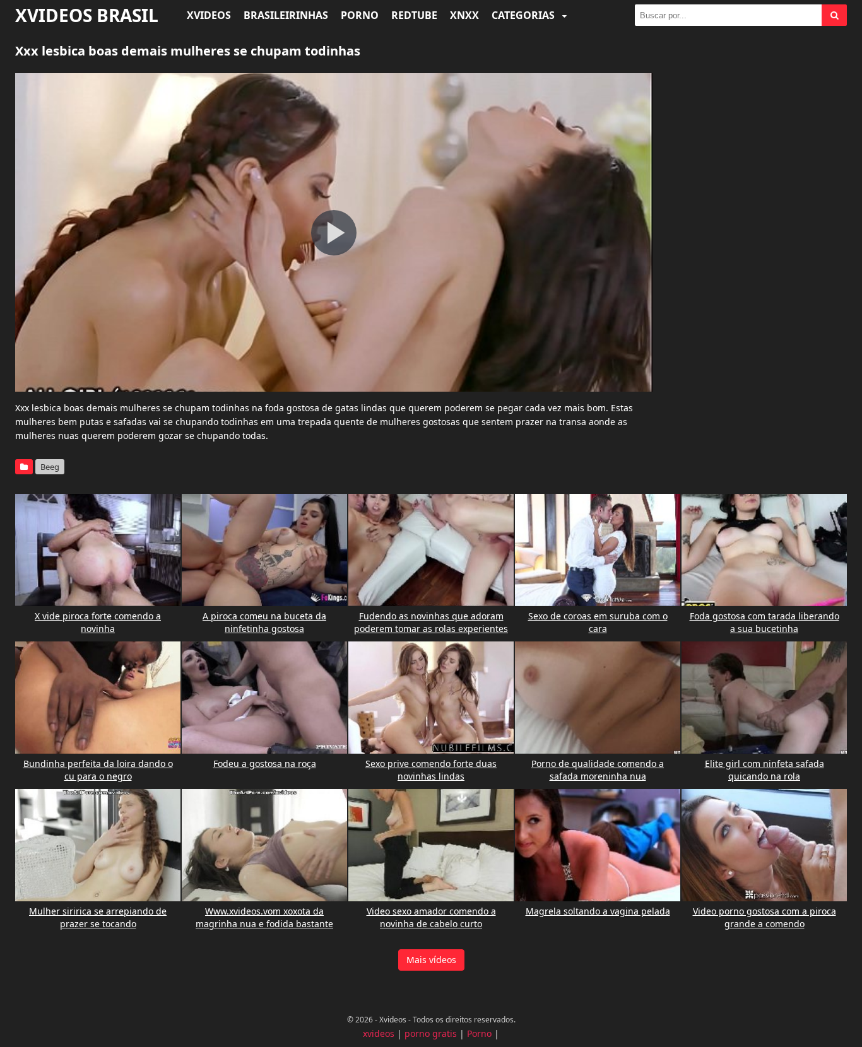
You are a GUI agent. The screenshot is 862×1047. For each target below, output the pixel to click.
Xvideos (209, 15)
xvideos (378, 1033)
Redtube (414, 15)
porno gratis (430, 1033)
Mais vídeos (431, 960)
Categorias (524, 15)
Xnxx (464, 15)
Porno (360, 15)
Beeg (49, 466)
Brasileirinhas (286, 15)
